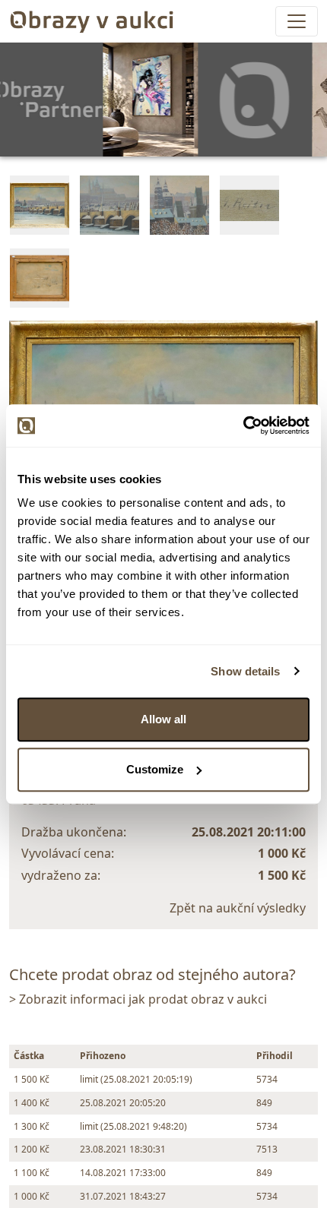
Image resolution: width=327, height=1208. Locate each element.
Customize (154, 769)
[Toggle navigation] (296, 21)
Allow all (163, 719)
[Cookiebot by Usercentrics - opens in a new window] (243, 425)
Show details (245, 671)
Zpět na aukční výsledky (238, 908)
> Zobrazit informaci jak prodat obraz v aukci (138, 999)
